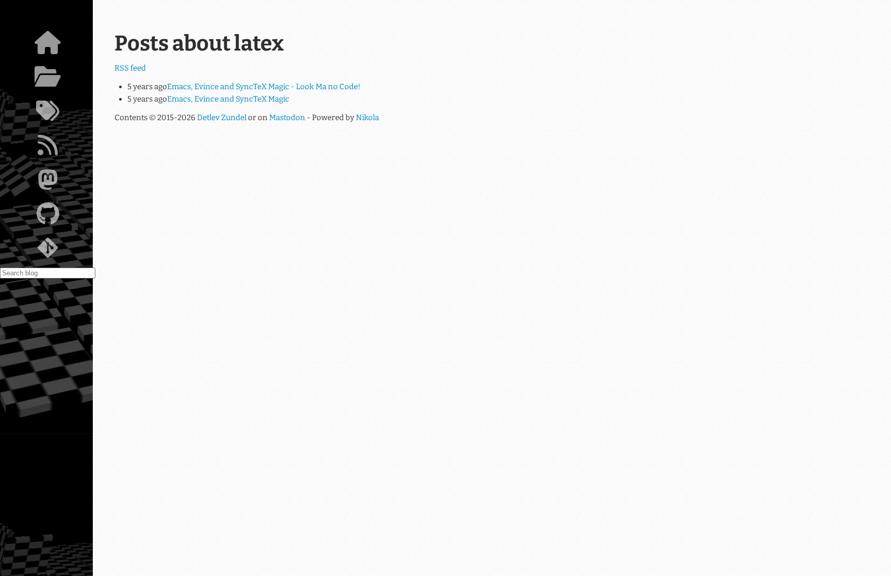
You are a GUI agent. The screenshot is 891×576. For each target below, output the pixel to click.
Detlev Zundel (221, 117)
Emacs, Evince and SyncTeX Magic (228, 99)
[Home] (47, 45)
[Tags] (47, 114)
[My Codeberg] (47, 250)
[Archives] (47, 79)
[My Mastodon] (47, 182)
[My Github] (47, 216)
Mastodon (287, 117)
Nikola (367, 117)
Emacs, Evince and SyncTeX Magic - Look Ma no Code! (263, 86)
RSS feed (130, 68)
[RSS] (47, 148)
